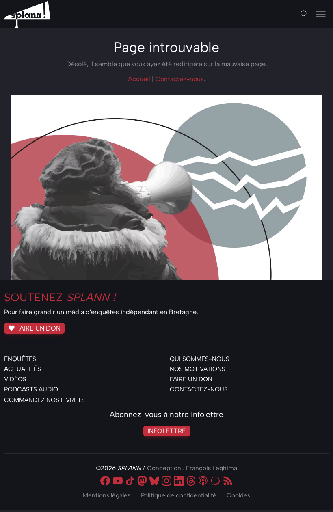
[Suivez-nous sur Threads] (191, 481)
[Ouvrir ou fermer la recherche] (304, 14)
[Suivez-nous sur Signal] (215, 481)
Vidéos (15, 379)
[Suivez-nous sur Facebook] (105, 481)
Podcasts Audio (31, 389)
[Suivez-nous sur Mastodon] (142, 481)
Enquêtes (20, 359)
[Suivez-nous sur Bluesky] (154, 481)
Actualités (22, 369)
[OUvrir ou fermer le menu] (321, 14)
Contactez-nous (180, 79)
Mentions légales (106, 495)
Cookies (238, 495)
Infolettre (166, 431)
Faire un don (38, 328)
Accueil (139, 79)
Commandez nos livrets (44, 400)
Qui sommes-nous (199, 359)
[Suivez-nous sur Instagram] (166, 481)
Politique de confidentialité (178, 495)
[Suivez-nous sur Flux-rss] (228, 481)
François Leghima (211, 468)
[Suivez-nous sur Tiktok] (130, 481)
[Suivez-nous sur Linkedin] (179, 481)
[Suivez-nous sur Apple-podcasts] (203, 481)
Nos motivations (197, 369)
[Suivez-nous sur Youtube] (118, 481)
